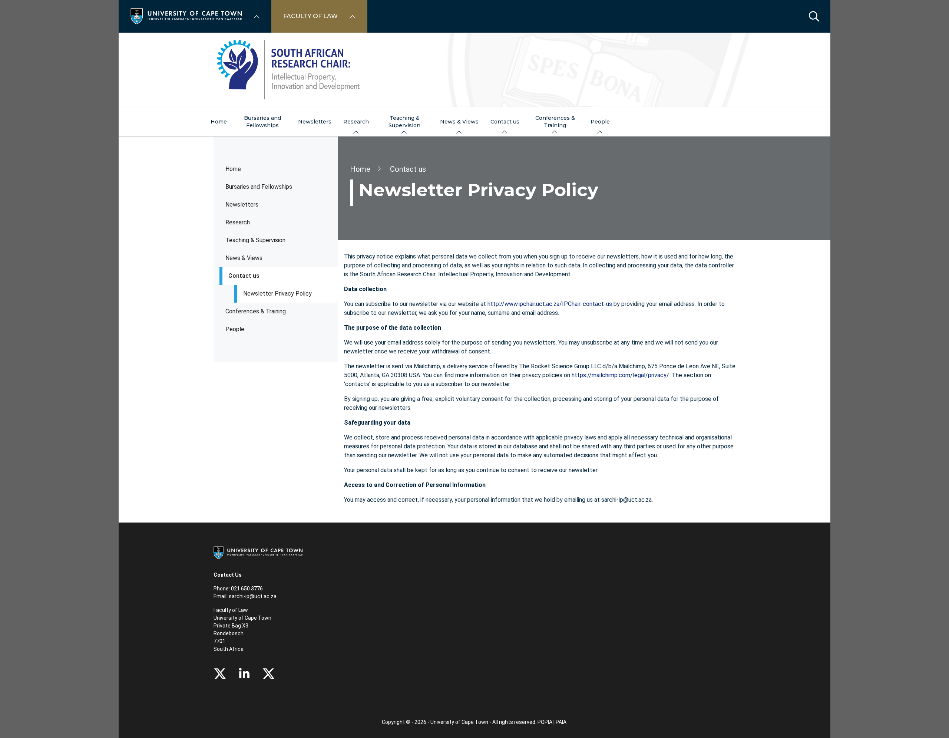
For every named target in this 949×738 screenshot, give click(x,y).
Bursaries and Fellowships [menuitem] (262, 122)
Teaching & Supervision (255, 240)
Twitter (220, 674)
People (234, 329)
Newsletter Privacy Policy (277, 293)
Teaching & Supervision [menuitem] (404, 122)
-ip (246, 596)
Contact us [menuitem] (504, 121)
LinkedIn (244, 674)
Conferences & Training (255, 311)
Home (233, 168)
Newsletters (241, 204)
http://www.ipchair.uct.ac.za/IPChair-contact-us (549, 303)
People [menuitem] (600, 121)
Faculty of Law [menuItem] (310, 16)
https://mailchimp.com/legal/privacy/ (620, 375)
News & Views (243, 257)
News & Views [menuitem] (459, 121)
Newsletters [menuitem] (314, 121)
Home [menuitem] (219, 121)
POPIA (545, 722)
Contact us (243, 275)
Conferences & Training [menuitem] (555, 122)
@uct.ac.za (263, 596)
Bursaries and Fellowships (258, 186)
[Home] (186, 15)
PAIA (561, 722)
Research (237, 222)
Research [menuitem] (356, 121)
